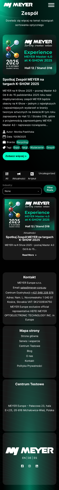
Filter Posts (50, 188)
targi (24, 147)
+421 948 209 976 (42, 292)
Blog (29, 350)
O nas (29, 356)
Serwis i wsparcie (29, 341)
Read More (28, 255)
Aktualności (30, 232)
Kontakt (29, 360)
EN (24, 457)
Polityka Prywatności (29, 365)
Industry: (7, 185)
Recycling (22, 142)
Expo (16, 147)
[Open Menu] (51, 5)
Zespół (50, 147)
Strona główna (29, 336)
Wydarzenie (37, 147)
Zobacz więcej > (16, 156)
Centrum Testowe (29, 345)
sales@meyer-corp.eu (33, 287)
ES (35, 457)
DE (29, 457)
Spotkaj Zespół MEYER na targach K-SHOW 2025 (29, 238)
